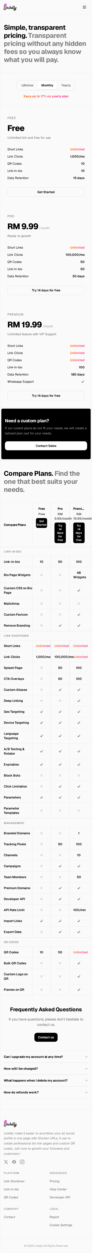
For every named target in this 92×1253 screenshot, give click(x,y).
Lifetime (27, 85)
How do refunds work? (21, 1092)
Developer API (60, 1197)
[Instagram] (22, 1162)
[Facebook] (14, 1162)
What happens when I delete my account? (35, 1080)
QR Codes (11, 1197)
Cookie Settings (61, 1225)
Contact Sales (46, 446)
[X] (6, 1162)
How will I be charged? (21, 1069)
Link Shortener (14, 1181)
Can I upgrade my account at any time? (33, 1057)
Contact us (46, 1037)
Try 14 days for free (46, 290)
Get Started (46, 192)
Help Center (58, 1189)
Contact (9, 1217)
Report (54, 1217)
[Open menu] (84, 7)
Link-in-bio (11, 1189)
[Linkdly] (10, 7)
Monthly (47, 85)
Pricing (54, 1181)
